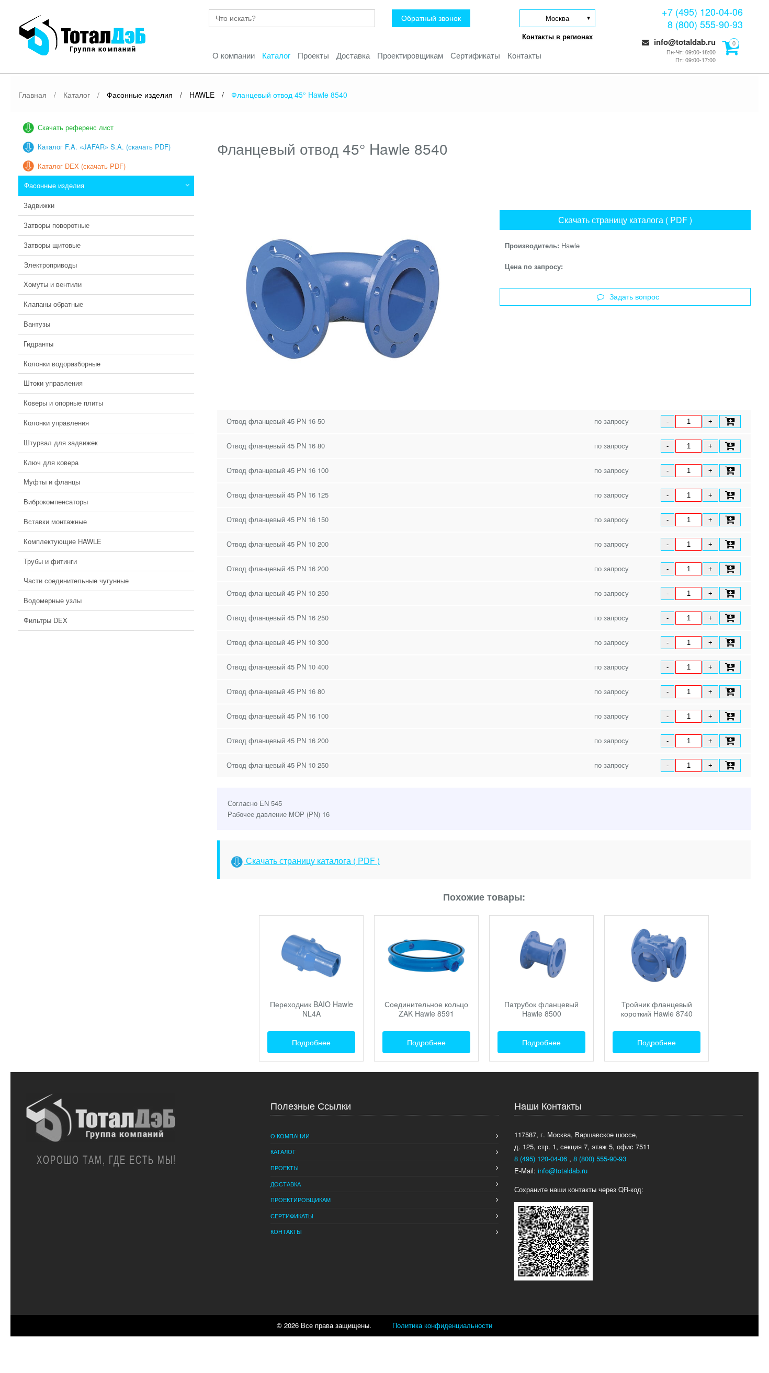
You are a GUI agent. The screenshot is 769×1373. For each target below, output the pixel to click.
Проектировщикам (410, 55)
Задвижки (39, 205)
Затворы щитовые (52, 245)
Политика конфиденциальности (442, 1325)
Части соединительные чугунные (76, 580)
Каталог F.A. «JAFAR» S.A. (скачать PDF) (104, 147)
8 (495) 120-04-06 (541, 1158)
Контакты (524, 55)
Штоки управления (53, 383)
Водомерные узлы (53, 600)
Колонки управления (56, 423)
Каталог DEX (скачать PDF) (82, 166)
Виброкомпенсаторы (56, 501)
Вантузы (37, 324)
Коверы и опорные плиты (63, 403)
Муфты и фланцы (52, 482)
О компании (233, 55)
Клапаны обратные (53, 304)
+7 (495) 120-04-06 (702, 11)
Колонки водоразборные (62, 363)
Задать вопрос (634, 297)
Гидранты (38, 344)
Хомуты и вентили (53, 284)
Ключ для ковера (51, 462)
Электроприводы (50, 265)
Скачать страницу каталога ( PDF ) (625, 220)
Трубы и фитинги (50, 561)
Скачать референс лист (76, 127)
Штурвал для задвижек (61, 442)
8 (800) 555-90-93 (705, 24)
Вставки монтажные (55, 521)
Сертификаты (475, 55)
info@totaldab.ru (684, 42)
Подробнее (311, 1042)
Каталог (276, 55)
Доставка (353, 55)
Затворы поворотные (56, 225)
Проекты (313, 55)
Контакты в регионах (557, 36)
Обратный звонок (431, 18)
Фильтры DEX (45, 620)
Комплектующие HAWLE (62, 541)
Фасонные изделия (54, 185)
